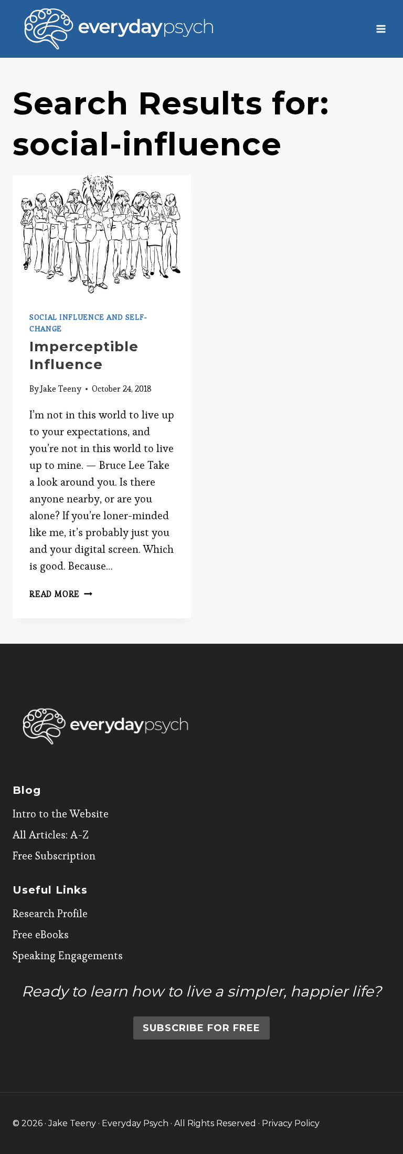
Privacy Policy (291, 1123)
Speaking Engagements (68, 955)
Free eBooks (41, 934)
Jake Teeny (60, 388)
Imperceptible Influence (84, 355)
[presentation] (102, 235)
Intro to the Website (61, 814)
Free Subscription (54, 856)
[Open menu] (380, 28)
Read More (60, 594)
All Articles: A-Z (51, 835)
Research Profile (50, 913)
